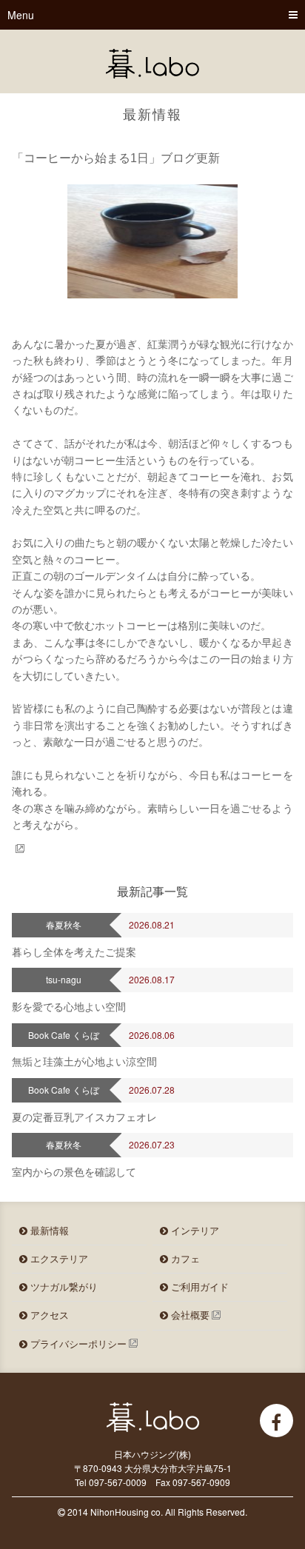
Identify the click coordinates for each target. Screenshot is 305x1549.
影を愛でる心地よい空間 (69, 1006)
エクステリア (57, 1258)
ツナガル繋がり (62, 1286)
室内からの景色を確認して (74, 1171)
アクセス (48, 1315)
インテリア (193, 1230)
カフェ (184, 1258)
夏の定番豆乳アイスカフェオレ (84, 1116)
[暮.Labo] (152, 63)
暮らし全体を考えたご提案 (74, 951)
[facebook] (276, 1420)
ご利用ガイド (198, 1286)
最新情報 (48, 1230)
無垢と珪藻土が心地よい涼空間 (84, 1061)
